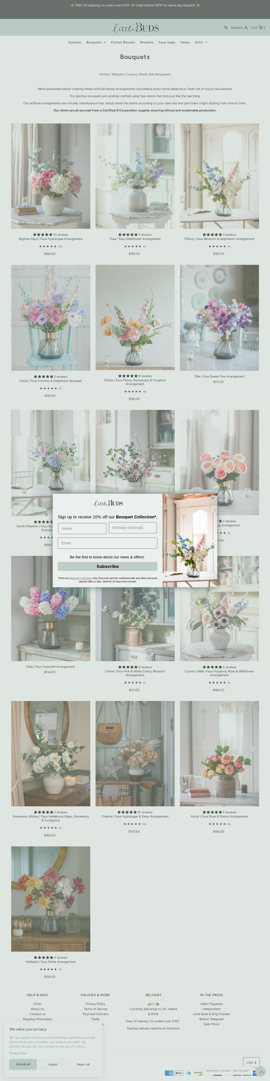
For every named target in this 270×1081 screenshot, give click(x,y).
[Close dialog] (213, 498)
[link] (107, 503)
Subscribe (108, 566)
